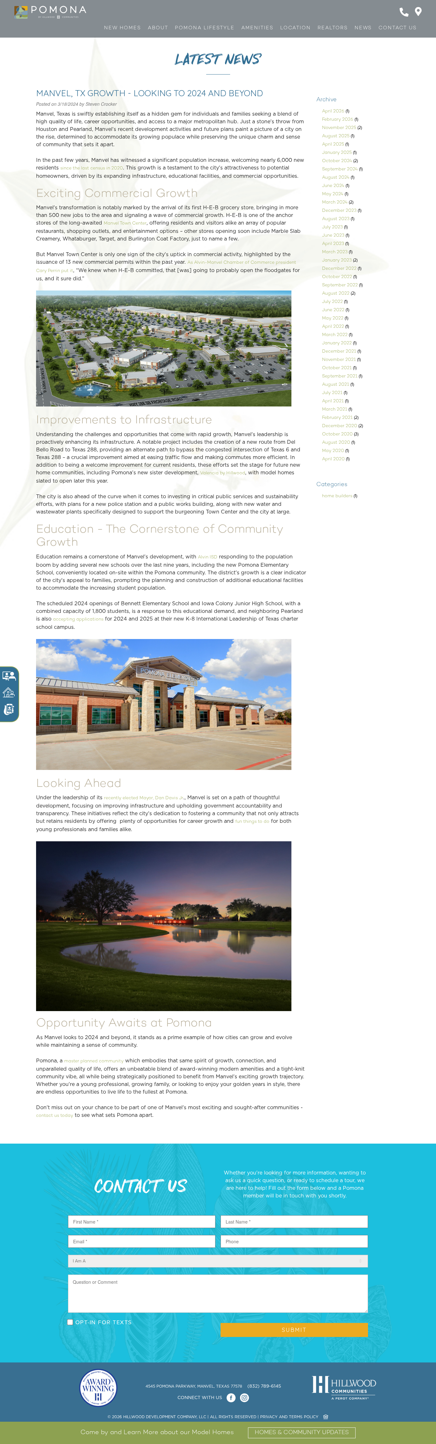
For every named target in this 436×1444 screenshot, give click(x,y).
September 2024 (340, 169)
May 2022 (332, 318)
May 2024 (332, 194)
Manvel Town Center (125, 223)
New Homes (122, 28)
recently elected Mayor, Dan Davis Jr (143, 798)
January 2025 (337, 152)
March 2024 (335, 202)
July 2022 (332, 301)
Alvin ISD (207, 557)
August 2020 (336, 442)
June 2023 (333, 235)
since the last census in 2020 (91, 168)
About (158, 28)
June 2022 (333, 310)
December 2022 (339, 268)
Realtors (333, 28)
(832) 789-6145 (264, 1386)
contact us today (54, 1115)
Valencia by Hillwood (222, 473)
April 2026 (333, 111)
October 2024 (337, 161)
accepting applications (78, 619)
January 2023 (337, 260)
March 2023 (335, 252)
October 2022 (337, 277)
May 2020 (333, 451)
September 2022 (340, 285)
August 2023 (336, 219)
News (363, 28)
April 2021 (333, 401)
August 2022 (336, 293)
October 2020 (337, 434)
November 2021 (339, 359)
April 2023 (333, 243)
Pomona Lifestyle (205, 28)
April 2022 (333, 326)
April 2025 (333, 144)
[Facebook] (231, 1397)
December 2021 (339, 351)
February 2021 (337, 417)
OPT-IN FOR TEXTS (103, 1322)
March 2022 (335, 335)
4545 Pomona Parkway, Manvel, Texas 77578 (195, 1386)
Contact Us (398, 28)
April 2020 (333, 459)
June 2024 (333, 185)
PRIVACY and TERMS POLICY (289, 1417)
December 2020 (339, 426)
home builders (337, 496)
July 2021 (332, 393)
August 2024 (336, 177)
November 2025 (339, 128)
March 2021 (334, 409)
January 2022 (337, 343)
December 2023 (339, 210)
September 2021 (339, 376)
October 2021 (337, 368)
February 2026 (337, 119)
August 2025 (336, 136)
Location (295, 28)
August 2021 (335, 384)
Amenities (257, 28)
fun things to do (252, 821)
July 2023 (332, 227)
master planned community (94, 1061)
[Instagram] (244, 1397)
